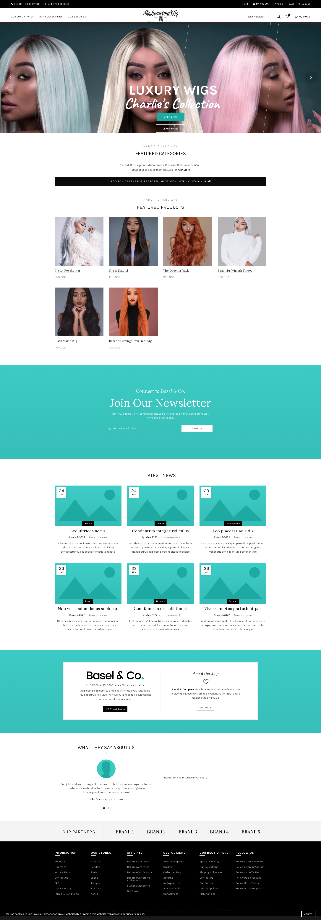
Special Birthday (209, 861)
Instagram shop (173, 883)
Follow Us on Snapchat (250, 888)
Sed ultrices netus (88, 530)
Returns (168, 877)
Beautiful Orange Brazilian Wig (130, 341)
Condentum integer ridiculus (160, 530)
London (95, 867)
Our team (60, 867)
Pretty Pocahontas (67, 270)
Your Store (183, 169)
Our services (170, 893)
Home (245, 4)
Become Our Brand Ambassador (138, 879)
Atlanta (95, 861)
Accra (94, 893)
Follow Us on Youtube (248, 877)
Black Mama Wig (66, 341)
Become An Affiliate (138, 861)
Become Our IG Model (140, 872)
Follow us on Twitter (248, 872)
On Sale (167, 867)
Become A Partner (138, 867)
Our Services (77, 16)
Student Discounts (138, 885)
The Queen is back (176, 270)
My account (263, 4)
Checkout (304, 4)
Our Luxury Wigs (22, 16)
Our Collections (51, 16)
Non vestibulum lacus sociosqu (88, 608)
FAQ (57, 883)
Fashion (160, 523)
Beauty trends (171, 888)
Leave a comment (98, 537)
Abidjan (95, 883)
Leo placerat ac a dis (233, 530)
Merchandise (207, 893)
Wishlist (280, 4)
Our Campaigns (209, 888)
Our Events (206, 883)
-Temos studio (201, 181)
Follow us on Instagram (250, 867)
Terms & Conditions (67, 893)
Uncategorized (233, 523)
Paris (94, 872)
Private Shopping (173, 861)
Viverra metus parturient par (232, 608)
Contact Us (61, 877)
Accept (308, 914)
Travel (88, 601)
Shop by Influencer (211, 872)
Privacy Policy (63, 888)
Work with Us (63, 872)
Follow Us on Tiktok (247, 883)
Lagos (94, 877)
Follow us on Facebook (249, 861)
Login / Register (256, 16)
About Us (60, 861)
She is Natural (118, 270)
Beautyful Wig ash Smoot (235, 270)
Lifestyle (88, 523)
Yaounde (96, 888)
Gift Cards (133, 891)
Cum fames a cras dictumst (160, 608)
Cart (291, 4)
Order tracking (172, 872)
